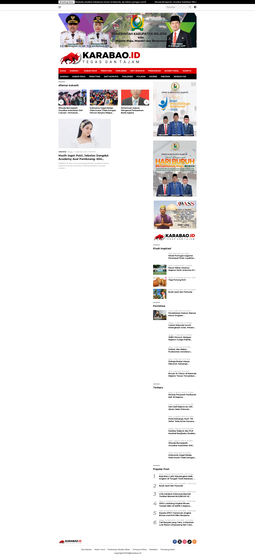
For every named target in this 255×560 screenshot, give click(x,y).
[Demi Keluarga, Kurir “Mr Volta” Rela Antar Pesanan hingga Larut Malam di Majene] (159, 421)
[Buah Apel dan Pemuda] (159, 294)
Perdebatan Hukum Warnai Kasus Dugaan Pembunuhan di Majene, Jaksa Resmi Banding (182, 314)
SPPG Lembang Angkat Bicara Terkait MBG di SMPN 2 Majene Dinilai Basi (174, 504)
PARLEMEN (121, 71)
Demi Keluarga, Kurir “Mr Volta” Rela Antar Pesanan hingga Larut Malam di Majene (181, 420)
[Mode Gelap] (195, 7)
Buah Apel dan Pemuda (180, 292)
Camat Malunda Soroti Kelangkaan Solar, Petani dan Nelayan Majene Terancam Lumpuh (181, 326)
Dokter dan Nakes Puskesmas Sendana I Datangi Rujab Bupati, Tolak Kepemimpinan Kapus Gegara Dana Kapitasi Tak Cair (179, 350)
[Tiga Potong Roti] (159, 282)
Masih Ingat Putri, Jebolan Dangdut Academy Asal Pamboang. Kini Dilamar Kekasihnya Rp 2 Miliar (83, 159)
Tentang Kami (167, 549)
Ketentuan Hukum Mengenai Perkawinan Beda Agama (101, 110)
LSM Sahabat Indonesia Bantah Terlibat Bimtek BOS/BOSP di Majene (175, 495)
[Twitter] (180, 542)
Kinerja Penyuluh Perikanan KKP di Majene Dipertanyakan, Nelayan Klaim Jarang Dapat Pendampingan (182, 395)
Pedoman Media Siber (119, 549)
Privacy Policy (139, 549)
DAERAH (74, 71)
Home (63, 71)
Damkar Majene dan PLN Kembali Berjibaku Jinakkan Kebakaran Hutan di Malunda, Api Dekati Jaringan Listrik (182, 432)
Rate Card (100, 549)
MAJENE (153, 76)
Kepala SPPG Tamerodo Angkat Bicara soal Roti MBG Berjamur (175, 514)
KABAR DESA (90, 71)
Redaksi (153, 549)
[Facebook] (175, 542)
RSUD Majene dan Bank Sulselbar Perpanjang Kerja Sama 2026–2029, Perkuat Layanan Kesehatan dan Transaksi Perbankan (134, 110)
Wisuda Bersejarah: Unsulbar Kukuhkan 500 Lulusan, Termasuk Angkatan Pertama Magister (161, 2)
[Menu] (60, 7)
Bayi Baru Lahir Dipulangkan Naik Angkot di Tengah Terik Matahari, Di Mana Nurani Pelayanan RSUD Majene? (177, 477)
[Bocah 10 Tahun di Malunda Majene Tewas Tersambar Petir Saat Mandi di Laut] (159, 375)
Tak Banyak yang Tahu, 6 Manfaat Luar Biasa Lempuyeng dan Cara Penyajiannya (176, 523)
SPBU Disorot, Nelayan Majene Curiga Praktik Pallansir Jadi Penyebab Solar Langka (180, 338)
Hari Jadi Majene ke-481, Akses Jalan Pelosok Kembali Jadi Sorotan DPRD (182, 408)
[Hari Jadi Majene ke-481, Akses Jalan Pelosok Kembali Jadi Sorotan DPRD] (159, 409)
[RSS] (194, 542)
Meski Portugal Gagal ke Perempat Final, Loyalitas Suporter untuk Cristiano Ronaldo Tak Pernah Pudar (182, 256)
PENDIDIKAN (154, 71)
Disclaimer (86, 549)
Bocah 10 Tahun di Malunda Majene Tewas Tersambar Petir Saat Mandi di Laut (182, 374)
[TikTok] (189, 542)
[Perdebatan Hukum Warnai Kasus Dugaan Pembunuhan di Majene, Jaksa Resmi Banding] (159, 315)
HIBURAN (165, 76)
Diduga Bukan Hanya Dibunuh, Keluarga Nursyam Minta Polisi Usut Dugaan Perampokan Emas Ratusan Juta (182, 362)
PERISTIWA (106, 71)
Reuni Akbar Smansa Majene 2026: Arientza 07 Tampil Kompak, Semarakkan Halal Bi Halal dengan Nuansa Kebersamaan (181, 269)
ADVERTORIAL (171, 71)
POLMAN (141, 76)
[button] (190, 7)
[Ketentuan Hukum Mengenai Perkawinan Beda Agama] (104, 97)
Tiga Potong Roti (177, 280)
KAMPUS (187, 71)
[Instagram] (184, 542)
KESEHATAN (180, 76)
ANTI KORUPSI (137, 71)
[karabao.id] (100, 58)
